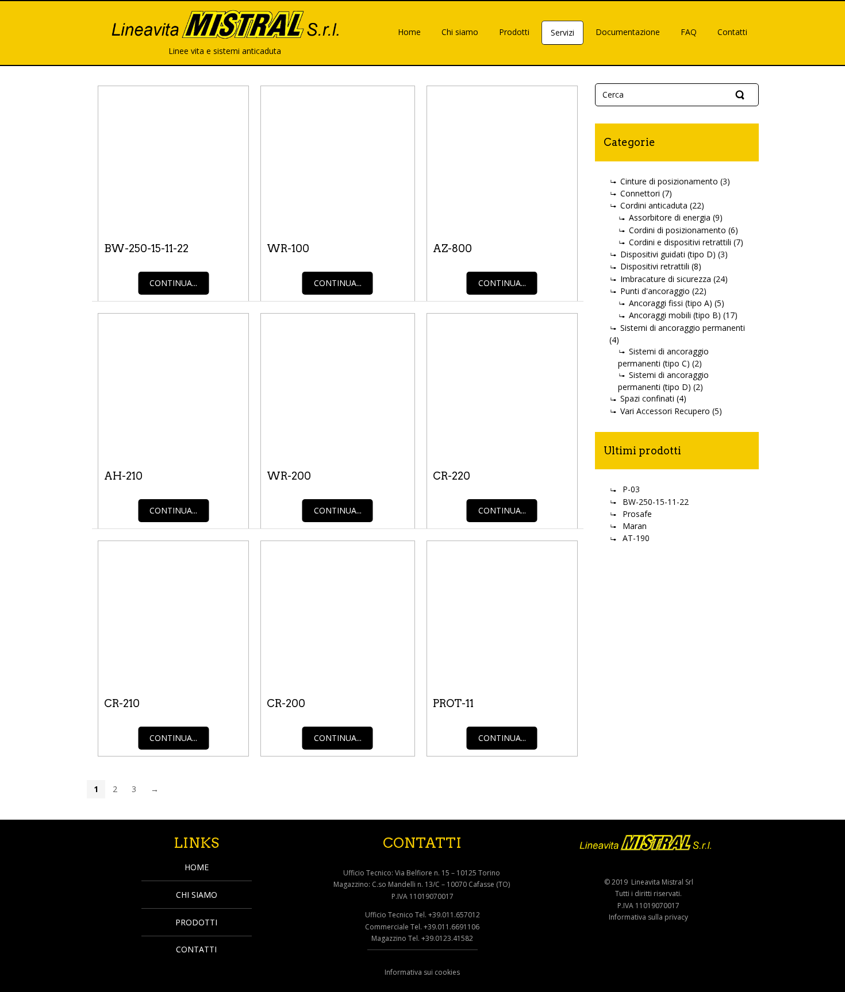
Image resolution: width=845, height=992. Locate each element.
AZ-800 (452, 248)
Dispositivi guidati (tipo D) (668, 254)
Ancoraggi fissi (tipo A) (670, 303)
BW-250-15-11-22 (146, 248)
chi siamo (196, 894)
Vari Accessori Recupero (665, 411)
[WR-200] (337, 385)
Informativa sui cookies (422, 972)
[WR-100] (337, 158)
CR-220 (451, 476)
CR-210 (122, 703)
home (197, 867)
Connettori (640, 193)
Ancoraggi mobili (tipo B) (675, 315)
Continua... (173, 282)
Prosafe (637, 513)
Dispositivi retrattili (654, 266)
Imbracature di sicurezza (665, 278)
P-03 (631, 489)
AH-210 (123, 476)
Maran (635, 525)
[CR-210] (173, 613)
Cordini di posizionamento (677, 230)
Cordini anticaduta (653, 205)
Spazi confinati (647, 398)
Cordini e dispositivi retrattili (680, 242)
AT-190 (636, 537)
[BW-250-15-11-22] (173, 158)
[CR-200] (337, 613)
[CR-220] (502, 385)
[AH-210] (173, 385)
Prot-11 (453, 703)
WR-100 (288, 248)
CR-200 (286, 703)
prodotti (196, 922)
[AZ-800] (502, 158)
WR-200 (289, 476)
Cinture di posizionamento (669, 181)
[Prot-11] (502, 613)
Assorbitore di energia (669, 217)
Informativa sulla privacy (648, 917)
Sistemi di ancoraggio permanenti (682, 327)
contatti (196, 949)
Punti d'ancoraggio (655, 290)
